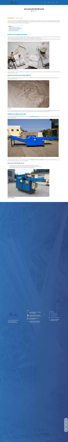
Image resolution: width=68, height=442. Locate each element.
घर (38, 2)
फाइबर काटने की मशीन (11, 197)
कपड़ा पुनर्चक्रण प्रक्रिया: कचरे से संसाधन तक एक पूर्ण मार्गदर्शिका (35, 313)
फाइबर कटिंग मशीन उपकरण (34, 116)
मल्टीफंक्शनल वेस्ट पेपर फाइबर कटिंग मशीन (37, 159)
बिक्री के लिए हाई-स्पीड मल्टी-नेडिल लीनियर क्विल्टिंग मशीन (34, 319)
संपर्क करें (53, 2)
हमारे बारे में (49, 2)
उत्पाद (41, 2)
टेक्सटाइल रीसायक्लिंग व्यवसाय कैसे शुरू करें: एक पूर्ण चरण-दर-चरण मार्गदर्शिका (34, 322)
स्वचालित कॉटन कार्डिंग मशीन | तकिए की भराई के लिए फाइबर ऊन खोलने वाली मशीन (35, 316)
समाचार (45, 2)
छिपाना (12, 26)
